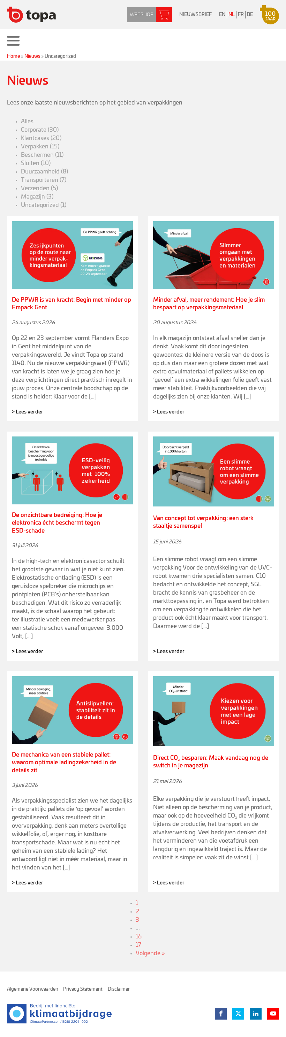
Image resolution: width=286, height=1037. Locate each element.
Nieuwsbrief (195, 14)
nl (231, 14)
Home (13, 56)
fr (241, 14)
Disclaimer (119, 989)
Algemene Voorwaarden (32, 989)
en (222, 14)
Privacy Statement (83, 989)
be (250, 14)
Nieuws (32, 56)
